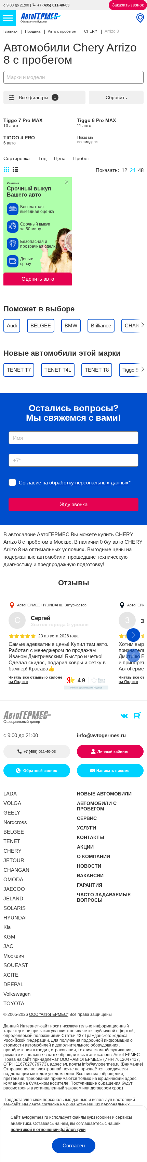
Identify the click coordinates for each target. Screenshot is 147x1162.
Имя (12, 429)
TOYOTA (13, 1003)
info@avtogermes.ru (101, 735)
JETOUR (13, 860)
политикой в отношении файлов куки (48, 1129)
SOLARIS (14, 908)
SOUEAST (15, 965)
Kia (7, 927)
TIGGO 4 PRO (19, 140)
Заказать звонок (128, 5)
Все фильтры (37, 97)
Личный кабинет (113, 751)
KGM (9, 937)
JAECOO (14, 889)
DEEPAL (13, 984)
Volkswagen (16, 994)
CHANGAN (16, 870)
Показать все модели (87, 139)
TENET (11, 841)
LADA (10, 793)
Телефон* (17, 451)
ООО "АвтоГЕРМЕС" (48, 1014)
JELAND (13, 898)
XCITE (10, 975)
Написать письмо (113, 771)
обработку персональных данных (89, 482)
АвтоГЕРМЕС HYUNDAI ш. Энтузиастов (51, 605)
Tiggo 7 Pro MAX (22, 123)
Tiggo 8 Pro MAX (96, 123)
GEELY (11, 813)
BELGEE (13, 832)
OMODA (13, 879)
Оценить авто (38, 279)
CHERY (12, 851)
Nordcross (15, 822)
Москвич (13, 956)
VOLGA (12, 803)
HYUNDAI (15, 917)
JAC (8, 946)
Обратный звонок (39, 771)
